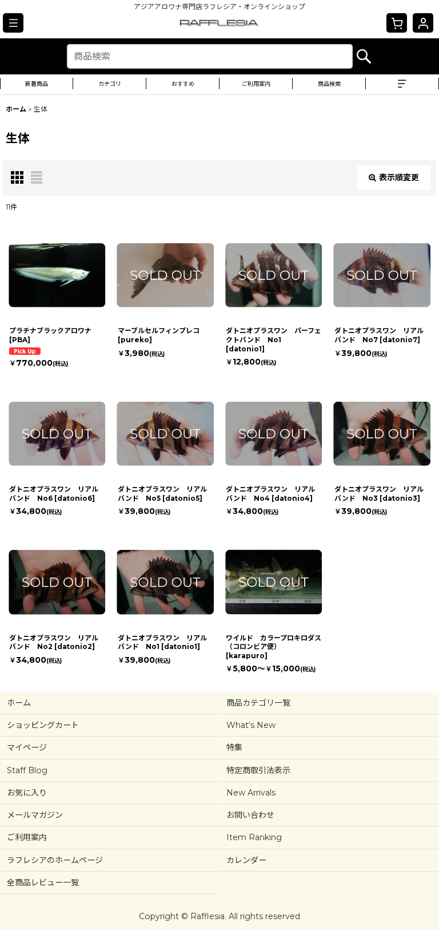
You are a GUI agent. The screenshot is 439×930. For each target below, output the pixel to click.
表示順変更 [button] (399, 177)
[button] (13, 23)
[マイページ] (423, 23)
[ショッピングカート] (396, 23)
